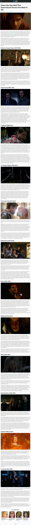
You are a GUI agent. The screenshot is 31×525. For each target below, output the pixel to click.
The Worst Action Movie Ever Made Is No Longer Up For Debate (19, 519)
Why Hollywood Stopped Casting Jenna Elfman (5, 519)
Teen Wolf (13, 32)
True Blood (8, 145)
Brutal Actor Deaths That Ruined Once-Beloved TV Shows (25, 519)
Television (2, 3)
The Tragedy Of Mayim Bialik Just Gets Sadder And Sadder (12, 519)
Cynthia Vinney (3, 11)
